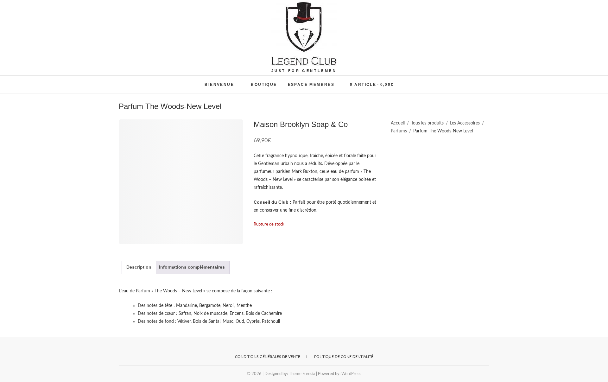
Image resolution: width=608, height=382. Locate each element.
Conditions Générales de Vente (267, 357)
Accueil (398, 123)
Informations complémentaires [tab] (192, 267)
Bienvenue (219, 84)
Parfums (399, 131)
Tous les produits (427, 123)
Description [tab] (138, 267)
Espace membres (311, 84)
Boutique (264, 84)
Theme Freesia (302, 374)
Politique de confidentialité (343, 357)
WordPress (351, 374)
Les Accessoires (465, 123)
